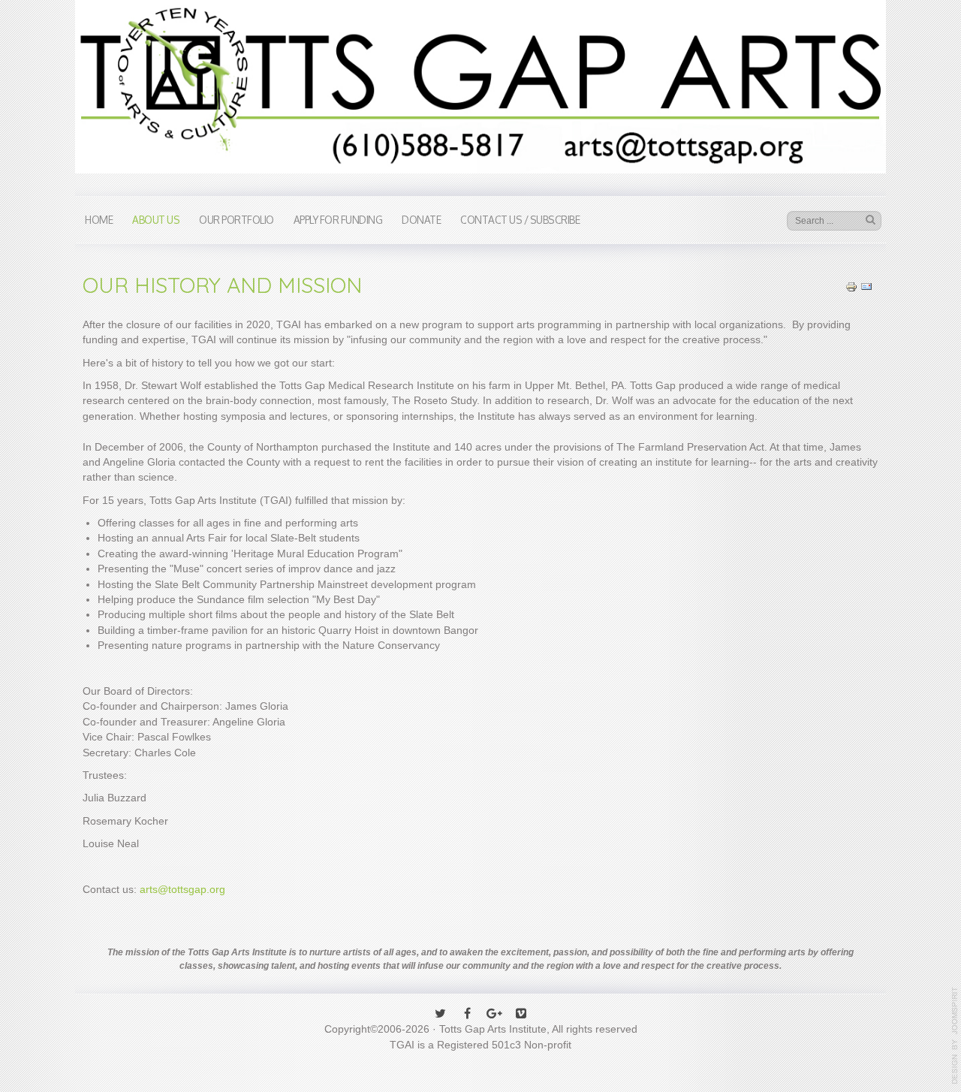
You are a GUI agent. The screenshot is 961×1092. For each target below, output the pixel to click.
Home (99, 219)
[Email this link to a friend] (866, 285)
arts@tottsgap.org (182, 889)
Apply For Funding (338, 219)
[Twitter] (440, 1014)
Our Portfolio (236, 219)
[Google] (494, 1014)
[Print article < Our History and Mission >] (851, 285)
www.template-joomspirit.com (955, 1035)
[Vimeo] (521, 1014)
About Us (155, 219)
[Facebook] (467, 1014)
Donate (421, 219)
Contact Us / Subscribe (520, 219)
